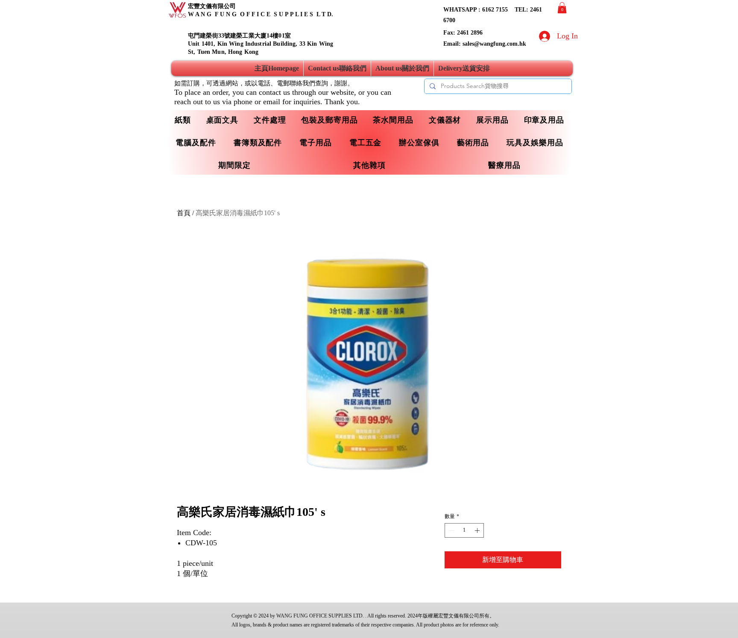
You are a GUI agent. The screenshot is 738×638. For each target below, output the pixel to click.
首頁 (183, 213)
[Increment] (478, 530)
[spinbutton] (464, 530)
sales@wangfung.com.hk (494, 44)
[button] (562, 7)
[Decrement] (450, 530)
